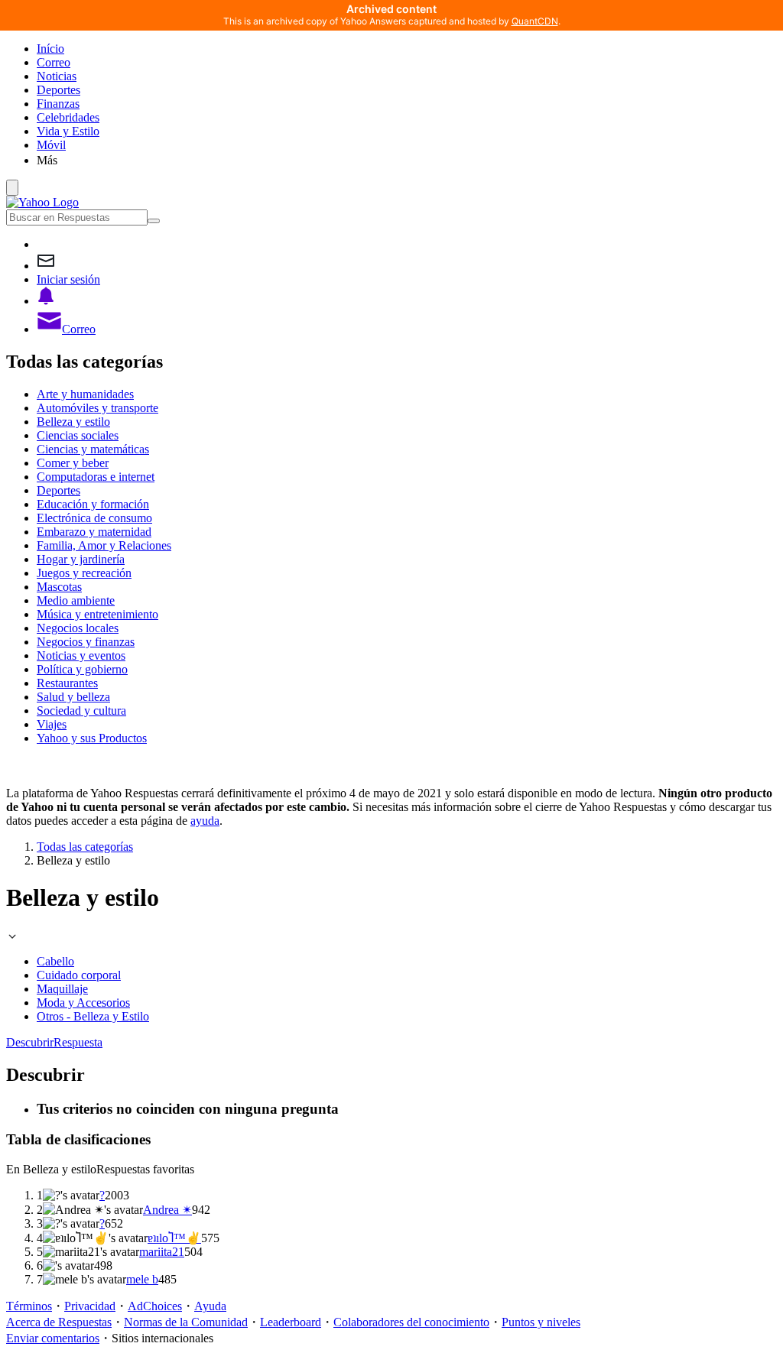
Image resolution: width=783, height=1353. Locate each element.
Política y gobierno (82, 669)
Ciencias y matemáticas (93, 449)
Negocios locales (78, 627)
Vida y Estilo (68, 131)
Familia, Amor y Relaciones (104, 545)
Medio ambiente (76, 600)
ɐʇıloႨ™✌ (174, 1237)
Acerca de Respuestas (59, 1322)
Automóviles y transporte (97, 407)
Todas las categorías (85, 846)
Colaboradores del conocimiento (411, 1322)
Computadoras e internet (95, 476)
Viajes (52, 724)
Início (50, 48)
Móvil (51, 144)
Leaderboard (290, 1322)
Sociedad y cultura (81, 710)
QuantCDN (535, 21)
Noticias (56, 76)
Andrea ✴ (167, 1209)
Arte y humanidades (85, 394)
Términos (29, 1305)
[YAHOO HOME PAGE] (42, 202)
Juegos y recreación (84, 572)
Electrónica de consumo (94, 517)
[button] (407, 159)
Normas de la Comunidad (186, 1322)
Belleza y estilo (73, 421)
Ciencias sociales (78, 435)
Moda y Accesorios (83, 1002)
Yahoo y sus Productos (92, 738)
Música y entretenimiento (97, 614)
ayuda (204, 820)
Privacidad (89, 1305)
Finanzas (58, 103)
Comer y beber (73, 462)
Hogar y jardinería (81, 559)
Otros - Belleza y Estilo (93, 1016)
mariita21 (161, 1251)
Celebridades (68, 117)
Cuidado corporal (79, 975)
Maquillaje (62, 988)
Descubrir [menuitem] (30, 1042)
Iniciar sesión (68, 279)
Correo (53, 62)
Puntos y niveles (541, 1322)
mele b (142, 1279)
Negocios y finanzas (86, 641)
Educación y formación (93, 504)
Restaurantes (67, 682)
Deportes (58, 89)
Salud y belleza (73, 696)
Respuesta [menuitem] (78, 1042)
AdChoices (155, 1305)
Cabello (55, 961)
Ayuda (210, 1305)
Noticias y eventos (81, 655)
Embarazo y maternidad (94, 531)
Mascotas (59, 586)
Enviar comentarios (52, 1338)
